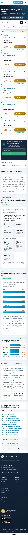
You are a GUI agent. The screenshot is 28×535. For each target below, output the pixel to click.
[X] (17, 472)
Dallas (4, 289)
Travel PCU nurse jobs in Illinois (10, 434)
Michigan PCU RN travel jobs (9, 424)
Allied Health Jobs (5, 484)
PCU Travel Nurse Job (9, 38)
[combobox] (11, 22)
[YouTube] (14, 472)
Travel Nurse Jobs (9, 7)
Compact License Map (6, 506)
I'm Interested (20, 46)
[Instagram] (5, 472)
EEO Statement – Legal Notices (20, 529)
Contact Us (17, 481)
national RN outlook (10, 381)
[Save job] (24, 38)
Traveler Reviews (4, 488)
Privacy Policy (4, 529)
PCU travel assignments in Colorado (11, 426)
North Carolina (16, 165)
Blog (2, 499)
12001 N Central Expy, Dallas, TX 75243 (11, 469)
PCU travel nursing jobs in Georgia (10, 430)
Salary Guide (3, 501)
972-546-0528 (7, 465)
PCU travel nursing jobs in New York (11, 420)
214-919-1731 (11, 467)
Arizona (5, 165)
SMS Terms (10, 529)
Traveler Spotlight (5, 490)
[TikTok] (11, 472)
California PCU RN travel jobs (9, 416)
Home (2, 7)
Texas (16, 7)
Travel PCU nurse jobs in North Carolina (12, 428)
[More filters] (25, 22)
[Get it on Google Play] (6, 522)
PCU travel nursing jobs (8, 414)
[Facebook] (8, 472)
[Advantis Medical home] (4, 2)
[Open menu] (25, 2)
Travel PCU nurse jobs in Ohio (9, 422)
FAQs (16, 486)
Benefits (16, 484)
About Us (17, 479)
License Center (4, 503)
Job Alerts (3, 492)
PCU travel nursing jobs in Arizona (10, 432)
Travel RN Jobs (4, 479)
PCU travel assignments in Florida (10, 418)
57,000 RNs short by (18, 368)
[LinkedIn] (2, 472)
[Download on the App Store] (6, 518)
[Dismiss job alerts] (25, 141)
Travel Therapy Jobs (5, 481)
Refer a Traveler (4, 486)
